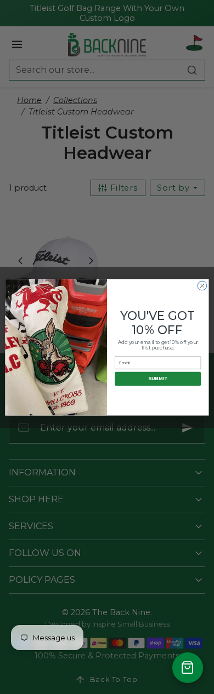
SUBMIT (157, 378)
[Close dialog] (202, 285)
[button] (187, 667)
